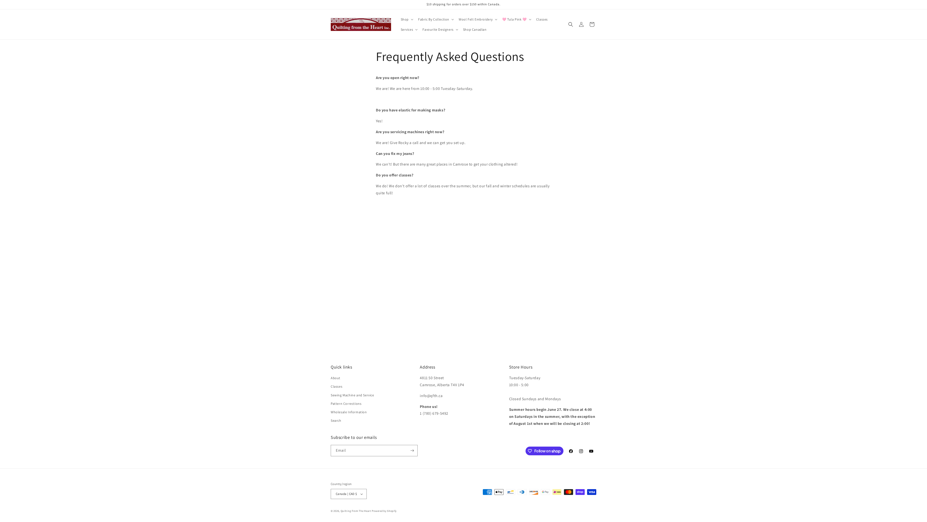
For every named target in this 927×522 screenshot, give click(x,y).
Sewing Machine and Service (352, 395)
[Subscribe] (412, 450)
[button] (406, 19)
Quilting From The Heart (356, 511)
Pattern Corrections (346, 403)
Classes (336, 386)
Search (336, 420)
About (335, 378)
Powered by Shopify (384, 511)
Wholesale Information (349, 412)
